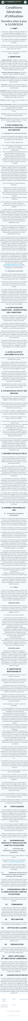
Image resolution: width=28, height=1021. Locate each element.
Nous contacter (24, 999)
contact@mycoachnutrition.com (12, 264)
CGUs (14, 999)
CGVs (14, 1005)
